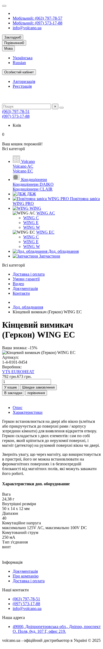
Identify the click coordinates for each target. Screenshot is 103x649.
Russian (19, 62)
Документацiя (25, 288)
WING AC (45, 213)
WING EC (45, 232)
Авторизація (24, 81)
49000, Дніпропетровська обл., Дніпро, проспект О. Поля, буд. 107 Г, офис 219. (57, 629)
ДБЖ (31, 194)
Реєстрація (22, 86)
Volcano (27, 161)
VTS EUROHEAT (18, 371)
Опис (17, 407)
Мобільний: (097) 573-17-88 (37, 23)
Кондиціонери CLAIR (33, 189)
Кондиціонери (33, 179)
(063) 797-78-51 (16, 111)
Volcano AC (23, 166)
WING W (31, 227)
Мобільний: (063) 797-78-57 (37, 18)
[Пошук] (61, 107)
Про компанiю (26, 576)
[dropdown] (4, 6)
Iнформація (12, 562)
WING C (31, 218)
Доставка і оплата (29, 274)
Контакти (21, 293)
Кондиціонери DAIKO (33, 184)
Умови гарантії (26, 279)
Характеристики (28, 412)
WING (35, 208)
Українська (22, 58)
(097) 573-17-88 (16, 116)
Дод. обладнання (63, 251)
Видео (18, 283)
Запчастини (49, 256)
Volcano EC (23, 171)
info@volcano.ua (27, 28)
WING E (31, 222)
